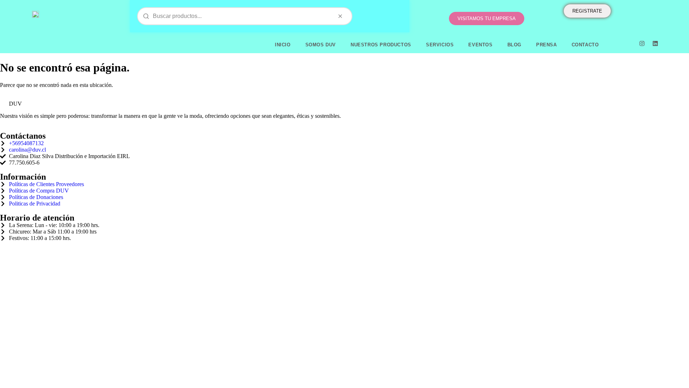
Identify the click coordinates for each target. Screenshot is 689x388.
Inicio (283, 44)
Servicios (440, 44)
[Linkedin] (655, 43)
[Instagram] (642, 43)
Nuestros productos (381, 44)
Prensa (546, 44)
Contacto (585, 44)
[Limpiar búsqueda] (340, 16)
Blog (514, 44)
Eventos (480, 44)
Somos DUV (320, 44)
